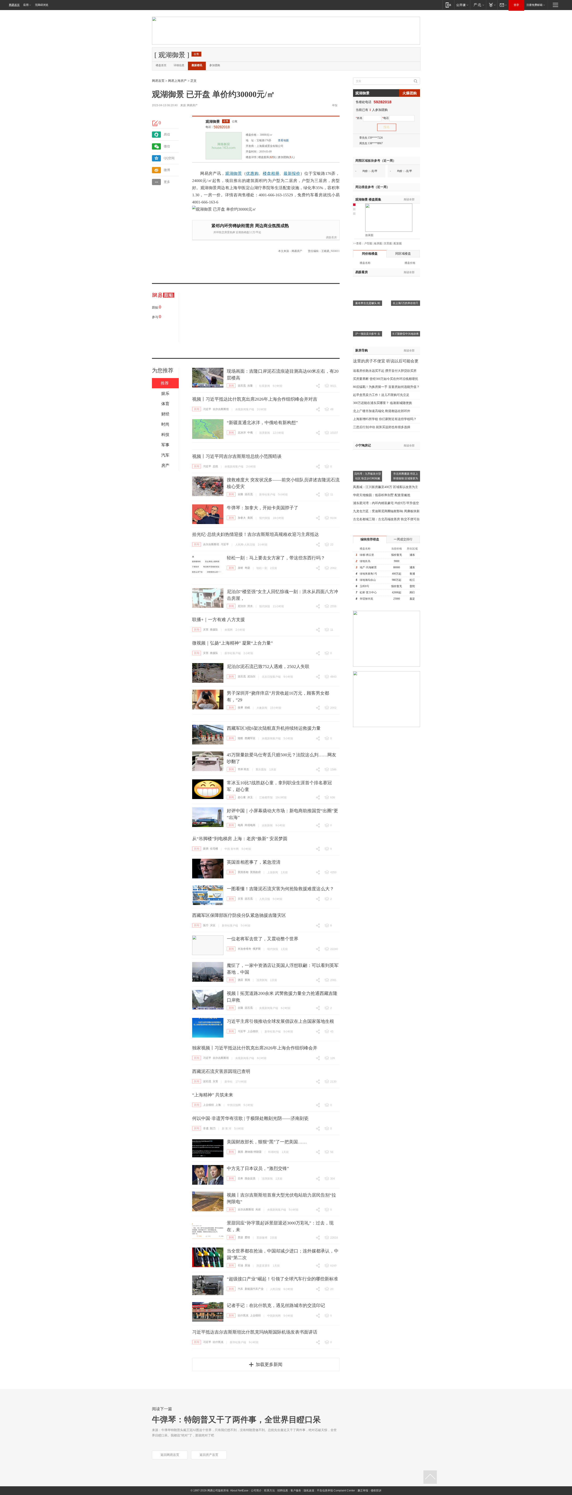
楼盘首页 (161, 65)
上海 (218, 1104)
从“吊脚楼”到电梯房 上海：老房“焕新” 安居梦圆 (239, 838)
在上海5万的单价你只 (405, 303)
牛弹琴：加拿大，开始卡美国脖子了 (262, 507)
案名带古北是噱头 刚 (367, 303)
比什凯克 (243, 1315)
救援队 (214, 629)
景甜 (240, 1237)
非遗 (205, 1128)
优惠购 (252, 173)
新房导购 (361, 350)
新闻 (231, 385)
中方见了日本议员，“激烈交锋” (258, 1168)
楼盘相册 (271, 173)
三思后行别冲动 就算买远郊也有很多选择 (381, 427)
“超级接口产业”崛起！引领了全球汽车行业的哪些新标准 (282, 1278)
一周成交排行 (403, 539)
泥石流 (242, 385)
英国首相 (243, 872)
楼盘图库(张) (267, 157)
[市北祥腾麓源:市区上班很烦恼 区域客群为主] (405, 452)
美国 (250, 517)
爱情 (247, 1237)
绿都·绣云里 (367, 554)
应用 (26, 4)
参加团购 (214, 65)
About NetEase (239, 1490)
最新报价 (292, 173)
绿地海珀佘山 (368, 580)
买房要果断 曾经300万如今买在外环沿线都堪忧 (385, 379)
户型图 (368, 243)
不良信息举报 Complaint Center (336, 1490)
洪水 (250, 606)
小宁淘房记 (363, 445)
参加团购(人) (286, 157)
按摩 (240, 707)
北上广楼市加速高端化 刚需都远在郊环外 (381, 411)
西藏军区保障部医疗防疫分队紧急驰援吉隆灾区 (239, 915)
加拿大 (242, 517)
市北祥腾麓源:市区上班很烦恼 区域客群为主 (405, 478)
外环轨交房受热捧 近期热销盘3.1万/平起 (237, 232)
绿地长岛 (365, 561)
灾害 (205, 629)
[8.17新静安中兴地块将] (405, 312)
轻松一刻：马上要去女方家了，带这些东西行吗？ (276, 557)
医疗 (205, 925)
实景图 (388, 243)
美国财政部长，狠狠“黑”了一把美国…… (267, 1141)
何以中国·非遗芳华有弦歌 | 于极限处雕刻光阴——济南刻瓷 (250, 1118)
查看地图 (283, 140)
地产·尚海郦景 (368, 567)
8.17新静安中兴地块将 (406, 333)
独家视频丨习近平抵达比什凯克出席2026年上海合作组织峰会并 (254, 1047)
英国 (247, 979)
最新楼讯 (196, 65)
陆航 (240, 738)
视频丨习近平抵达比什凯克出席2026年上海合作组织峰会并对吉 (254, 399)
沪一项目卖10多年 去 (367, 333)
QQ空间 (169, 158)
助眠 (247, 707)
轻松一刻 (262, 568)
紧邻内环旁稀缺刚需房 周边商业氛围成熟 (250, 225)
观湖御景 (213, 121)
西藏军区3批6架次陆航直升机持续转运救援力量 (274, 728)
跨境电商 (250, 825)
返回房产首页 (209, 1455)
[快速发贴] (155, 123)
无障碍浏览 (41, 4)
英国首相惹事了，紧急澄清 (253, 862)
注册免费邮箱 (534, 4)
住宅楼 (214, 848)
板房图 (378, 243)
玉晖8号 (364, 586)
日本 (240, 1178)
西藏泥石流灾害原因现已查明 (221, 1071)
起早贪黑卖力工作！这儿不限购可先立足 (381, 395)
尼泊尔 (242, 606)
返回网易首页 (169, 1455)
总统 (215, 466)
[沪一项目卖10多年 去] (367, 312)
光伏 (258, 1209)
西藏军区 (250, 738)
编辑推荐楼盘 (369, 539)
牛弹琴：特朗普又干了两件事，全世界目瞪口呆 (236, 1419)
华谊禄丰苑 (366, 598)
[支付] (491, 5)
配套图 (398, 243)
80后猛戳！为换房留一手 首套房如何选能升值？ (386, 387)
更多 (167, 182)
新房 (205, 848)
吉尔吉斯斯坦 (221, 409)
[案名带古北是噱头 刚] (367, 281)
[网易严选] (478, 5)
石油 (240, 1265)
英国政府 (255, 872)
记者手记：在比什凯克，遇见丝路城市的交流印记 (276, 1305)
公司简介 (256, 1490)
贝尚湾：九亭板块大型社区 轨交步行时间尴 (367, 476)
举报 (334, 105)
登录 (516, 4)
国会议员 (250, 1178)
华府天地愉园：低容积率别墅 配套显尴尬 (381, 495)
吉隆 (250, 385)
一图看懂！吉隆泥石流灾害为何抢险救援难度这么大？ (280, 888)
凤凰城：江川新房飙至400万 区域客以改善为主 (385, 487)
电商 (240, 825)
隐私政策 (309, 1490)
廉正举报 (363, 1490)
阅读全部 (409, 199)
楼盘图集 (368, 199)
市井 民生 (243, 769)
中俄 (250, 432)
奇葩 (247, 567)
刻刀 (212, 1128)
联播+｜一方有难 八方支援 (218, 619)
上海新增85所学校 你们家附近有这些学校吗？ (384, 419)
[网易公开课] (462, 5)
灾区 (212, 925)
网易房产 (192, 105)
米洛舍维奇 (244, 948)
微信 (167, 146)
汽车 (240, 1288)
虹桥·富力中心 (368, 592)
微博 (167, 170)
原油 (247, 1265)
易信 (167, 134)
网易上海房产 (177, 80)
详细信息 (179, 65)
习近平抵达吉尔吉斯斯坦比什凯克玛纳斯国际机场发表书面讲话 (254, 1332)
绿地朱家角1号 (368, 573)
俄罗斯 (257, 948)
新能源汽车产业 (254, 1288)
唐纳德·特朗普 (253, 1151)
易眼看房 (331, 237)
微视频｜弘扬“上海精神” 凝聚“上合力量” (232, 643)
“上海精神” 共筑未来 (212, 1094)
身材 (240, 567)
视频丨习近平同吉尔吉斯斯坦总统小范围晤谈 (237, 456)
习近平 (207, 409)
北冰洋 (242, 432)
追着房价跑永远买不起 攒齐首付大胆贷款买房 (384, 370)
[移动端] (448, 5)
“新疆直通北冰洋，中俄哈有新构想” (262, 422)
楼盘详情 (251, 157)
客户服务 (295, 1490)
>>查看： (358, 243)
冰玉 (250, 797)
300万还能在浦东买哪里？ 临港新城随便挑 (382, 403)
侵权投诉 (376, 1490)
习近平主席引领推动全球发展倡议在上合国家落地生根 (280, 1021)
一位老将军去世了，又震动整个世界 (262, 938)
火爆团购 (409, 93)
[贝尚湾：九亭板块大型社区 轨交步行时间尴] (367, 452)
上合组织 (252, 1031)
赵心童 (242, 797)
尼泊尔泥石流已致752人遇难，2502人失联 (268, 666)
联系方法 (269, 1490)
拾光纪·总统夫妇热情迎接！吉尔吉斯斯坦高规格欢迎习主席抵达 (255, 534)
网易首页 (14, 4)
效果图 (369, 235)
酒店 (240, 979)
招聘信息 (282, 1490)
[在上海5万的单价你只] (405, 281)
